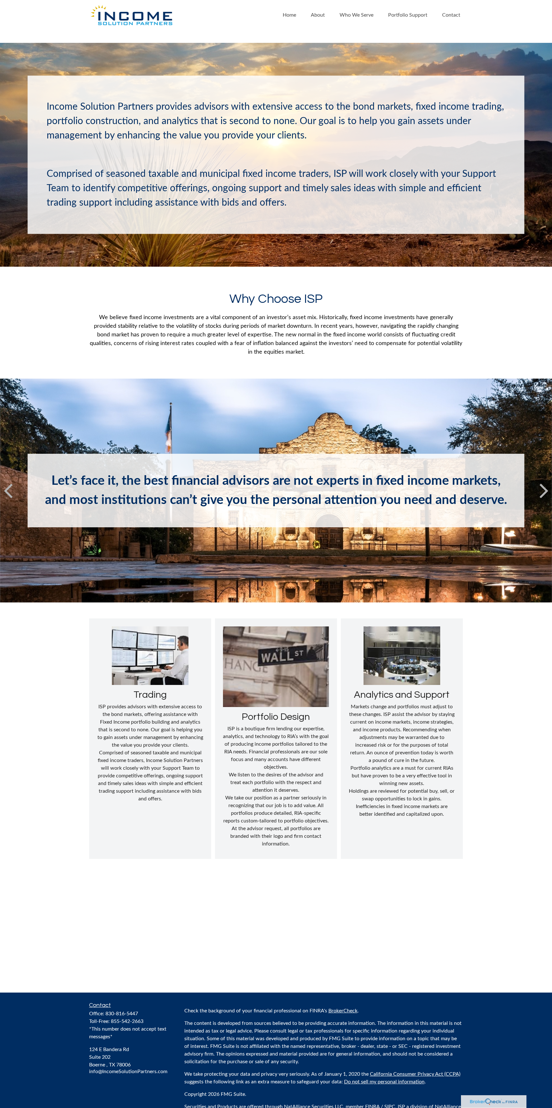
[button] (289, 14)
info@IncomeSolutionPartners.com (128, 1071)
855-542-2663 (127, 1021)
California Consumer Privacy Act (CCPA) (415, 1074)
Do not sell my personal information (384, 1081)
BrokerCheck (342, 1010)
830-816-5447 (121, 1013)
